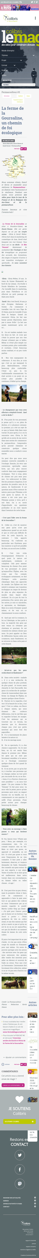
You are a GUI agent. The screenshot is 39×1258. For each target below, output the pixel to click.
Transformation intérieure (18, 101)
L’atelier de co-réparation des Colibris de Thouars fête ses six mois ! (34, 888)
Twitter (21, 148)
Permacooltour (19, 187)
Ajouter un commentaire (16, 1057)
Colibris (10, 2)
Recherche (7, 80)
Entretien (7, 96)
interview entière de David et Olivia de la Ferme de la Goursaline (14, 1040)
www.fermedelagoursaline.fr (14, 1032)
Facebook (25, 148)
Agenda (6, 1201)
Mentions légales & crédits (28, 1249)
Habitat (20, 96)
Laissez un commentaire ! (11, 1085)
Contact (6, 1207)
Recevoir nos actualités (11, 1198)
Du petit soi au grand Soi (32, 983)
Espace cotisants (31, 1246)
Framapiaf (19, 1191)
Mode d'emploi (8, 50)
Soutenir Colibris (12, 1121)
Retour (7, 1064)
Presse (34, 1243)
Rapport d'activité (31, 1240)
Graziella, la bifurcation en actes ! (34, 957)
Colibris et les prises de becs (33, 1026)
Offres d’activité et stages (12, 1204)
